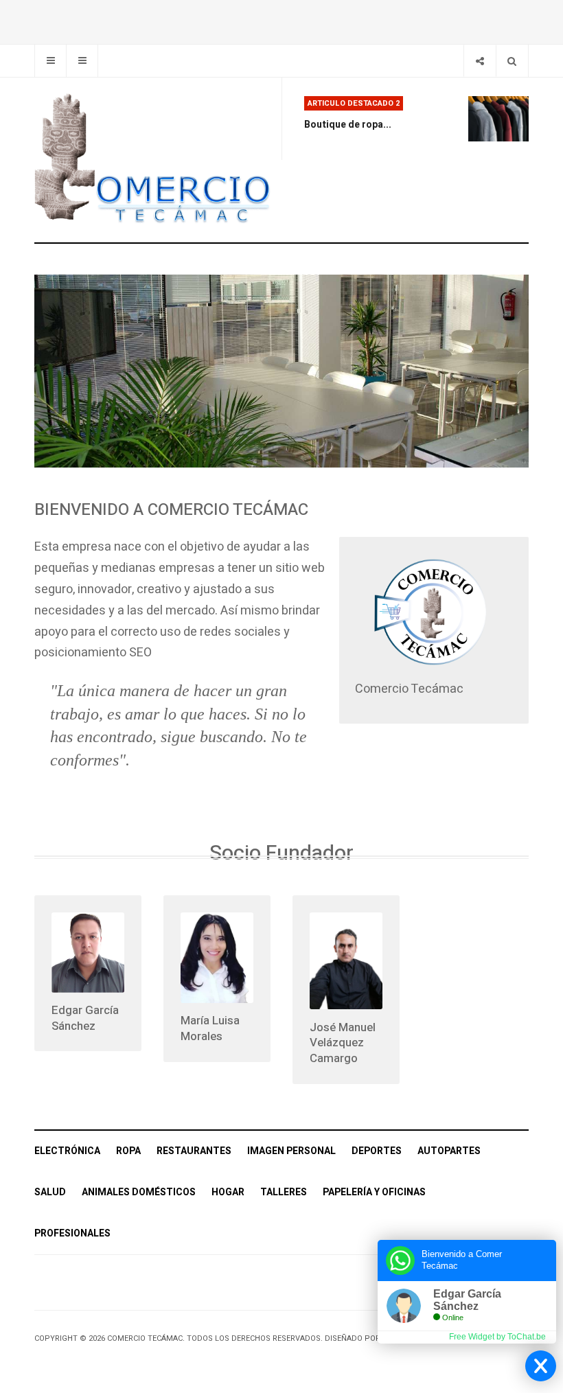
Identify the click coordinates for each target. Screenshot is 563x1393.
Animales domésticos (139, 1192)
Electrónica (67, 1151)
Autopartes (449, 1151)
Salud (50, 1192)
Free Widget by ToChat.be (497, 1337)
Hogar (227, 1192)
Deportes (377, 1151)
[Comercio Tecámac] (152, 160)
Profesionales (72, 1233)
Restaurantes (194, 1151)
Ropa (128, 1151)
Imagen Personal (291, 1151)
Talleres (283, 1192)
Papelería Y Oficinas (374, 1192)
